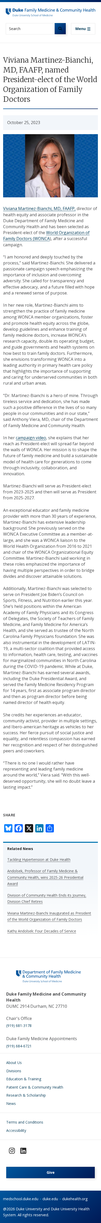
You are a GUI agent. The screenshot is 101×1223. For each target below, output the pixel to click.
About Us (14, 1062)
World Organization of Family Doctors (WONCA (46, 235)
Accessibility (16, 1130)
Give (51, 1172)
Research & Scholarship (26, 1095)
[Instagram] (12, 1150)
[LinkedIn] (23, 1150)
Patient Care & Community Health (34, 1087)
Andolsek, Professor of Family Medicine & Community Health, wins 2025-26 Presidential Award (45, 877)
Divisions (13, 1070)
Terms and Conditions (24, 1122)
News (11, 1103)
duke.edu (50, 1198)
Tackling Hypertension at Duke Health (38, 859)
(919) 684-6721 (19, 1046)
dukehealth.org (75, 1198)
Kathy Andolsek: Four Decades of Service (41, 931)
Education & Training (23, 1078)
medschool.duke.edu (20, 1198)
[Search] (60, 28)
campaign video (31, 438)
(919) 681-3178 (19, 1025)
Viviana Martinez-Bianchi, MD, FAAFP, (39, 208)
